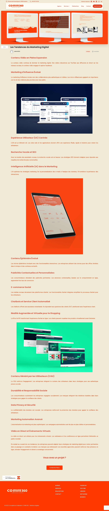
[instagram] (99, 1)
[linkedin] (96, 1)
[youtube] (94, 1)
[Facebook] (91, 1)
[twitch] (101, 1)
